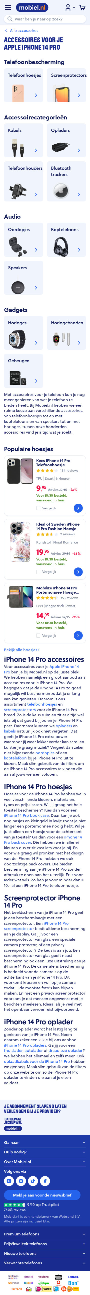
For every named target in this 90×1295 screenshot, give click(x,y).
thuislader (13, 1050)
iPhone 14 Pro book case (26, 815)
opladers (64, 726)
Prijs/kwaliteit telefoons (25, 1243)
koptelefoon (15, 758)
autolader (33, 1050)
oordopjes (45, 752)
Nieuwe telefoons (20, 1253)
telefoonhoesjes (42, 704)
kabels (10, 731)
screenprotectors (20, 709)
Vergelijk (49, 508)
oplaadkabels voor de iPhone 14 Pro (37, 1061)
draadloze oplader (65, 1050)
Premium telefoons (21, 1234)
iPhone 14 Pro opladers (25, 1045)
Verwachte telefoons (23, 1263)
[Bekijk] (78, 508)
